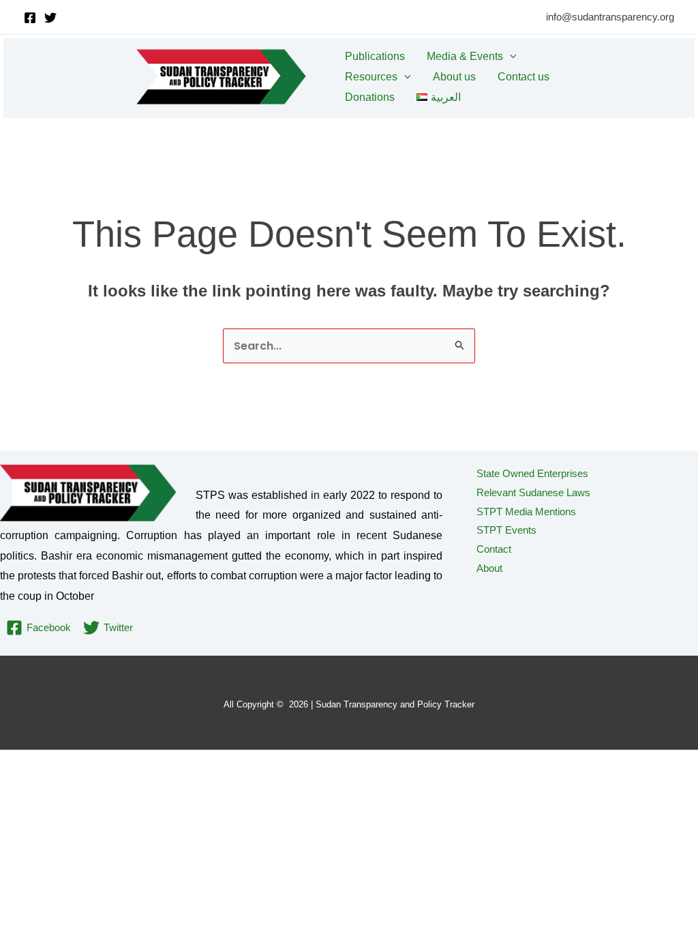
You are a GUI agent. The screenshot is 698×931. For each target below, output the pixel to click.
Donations (370, 97)
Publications (375, 56)
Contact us (523, 76)
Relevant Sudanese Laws (533, 492)
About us (454, 76)
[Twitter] (50, 18)
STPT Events (506, 530)
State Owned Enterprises (532, 473)
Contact (493, 549)
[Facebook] (30, 18)
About (489, 568)
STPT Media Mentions (526, 511)
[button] (510, 56)
